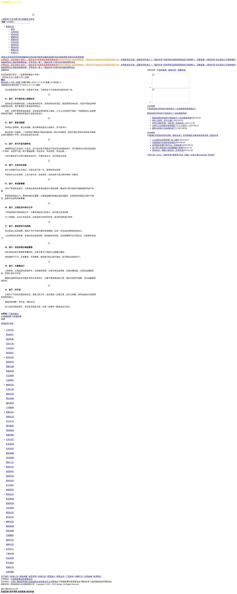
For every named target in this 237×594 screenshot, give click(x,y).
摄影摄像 (10, 453)
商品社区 (15, 47)
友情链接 (88, 576)
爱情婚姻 (22, 57)
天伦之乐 (10, 421)
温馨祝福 (47, 57)
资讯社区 (15, 34)
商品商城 (10, 499)
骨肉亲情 (14, 57)
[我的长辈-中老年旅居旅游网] (170, 102)
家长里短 (30, 57)
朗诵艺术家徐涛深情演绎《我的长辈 (202, 135)
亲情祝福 (10, 430)
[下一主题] (24, 77)
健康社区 (15, 37)
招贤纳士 (51, 576)
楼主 (3, 80)
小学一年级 (15, 82)
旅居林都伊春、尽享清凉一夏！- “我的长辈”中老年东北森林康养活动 (45, 62)
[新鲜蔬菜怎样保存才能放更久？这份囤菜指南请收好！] (172, 109)
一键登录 (5, 19)
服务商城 (10, 526)
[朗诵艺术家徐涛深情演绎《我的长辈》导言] (167, 135)
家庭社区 (10, 27)
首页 (13, 29)
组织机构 (10, 339)
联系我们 (97, 576)
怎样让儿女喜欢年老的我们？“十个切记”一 (170, 126)
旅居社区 (15, 45)
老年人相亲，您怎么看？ (163, 120)
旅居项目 (10, 490)
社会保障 (10, 376)
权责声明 (33, 576)
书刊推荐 (10, 458)
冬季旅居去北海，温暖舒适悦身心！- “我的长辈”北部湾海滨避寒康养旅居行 (154, 60)
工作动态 (10, 348)
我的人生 (10, 462)
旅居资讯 (10, 471)
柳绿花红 (5, 82)
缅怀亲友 (55, 57)
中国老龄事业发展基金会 (22, 579)
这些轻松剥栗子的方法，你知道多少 (168, 145)
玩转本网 (10, 558)
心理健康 (10, 408)
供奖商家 (10, 572)
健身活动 (10, 394)
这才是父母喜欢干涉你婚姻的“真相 (167, 148)
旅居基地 (10, 476)
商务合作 (60, 576)
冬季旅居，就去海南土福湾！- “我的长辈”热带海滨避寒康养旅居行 (30, 60)
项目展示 (10, 353)
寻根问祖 (71, 57)
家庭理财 (63, 57)
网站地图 (23, 576)
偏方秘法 (10, 403)
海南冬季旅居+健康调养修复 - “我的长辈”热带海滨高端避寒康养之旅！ (90, 60)
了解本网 (10, 554)
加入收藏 (22, 19)
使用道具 (5, 323)
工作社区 (15, 32)
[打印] (5, 77)
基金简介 (10, 335)
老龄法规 (10, 366)
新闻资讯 (10, 362)
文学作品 (10, 449)
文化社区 (15, 42)
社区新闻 (10, 508)
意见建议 (10, 563)
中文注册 (13, 19)
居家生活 (5, 57)
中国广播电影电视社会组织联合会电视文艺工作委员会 (34, 582)
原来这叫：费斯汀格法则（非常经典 (168, 150)
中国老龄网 (162, 70)
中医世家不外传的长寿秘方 (164, 142)
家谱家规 (80, 57)
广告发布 (70, 576)
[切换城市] (8, 8)
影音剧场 (10, 444)
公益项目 (10, 380)
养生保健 (10, 398)
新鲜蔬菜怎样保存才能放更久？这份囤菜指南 (167, 113)
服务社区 (15, 50)
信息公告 (10, 344)
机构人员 (14, 576)
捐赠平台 (79, 576)
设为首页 (30, 19)
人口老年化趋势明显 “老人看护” (166, 140)
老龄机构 (10, 371)
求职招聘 (10, 531)
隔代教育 (38, 57)
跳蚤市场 (10, 503)
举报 (11, 323)
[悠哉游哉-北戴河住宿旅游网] (170, 87)
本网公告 (10, 567)
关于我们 (5, 576)
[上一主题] (14, 77)
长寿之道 (10, 389)
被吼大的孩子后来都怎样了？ (165, 128)
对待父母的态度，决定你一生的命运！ (169, 123)
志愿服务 (10, 535)
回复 (3, 319)
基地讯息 (10, 481)
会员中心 (15, 52)
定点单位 (10, 485)
